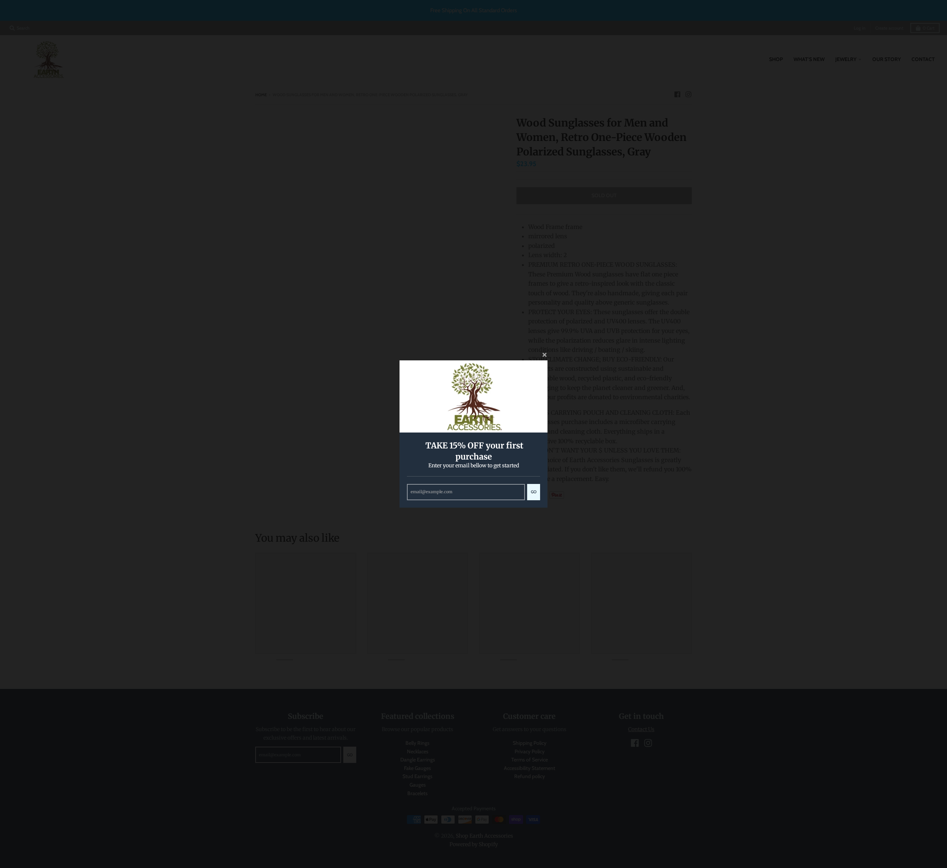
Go (533, 491)
